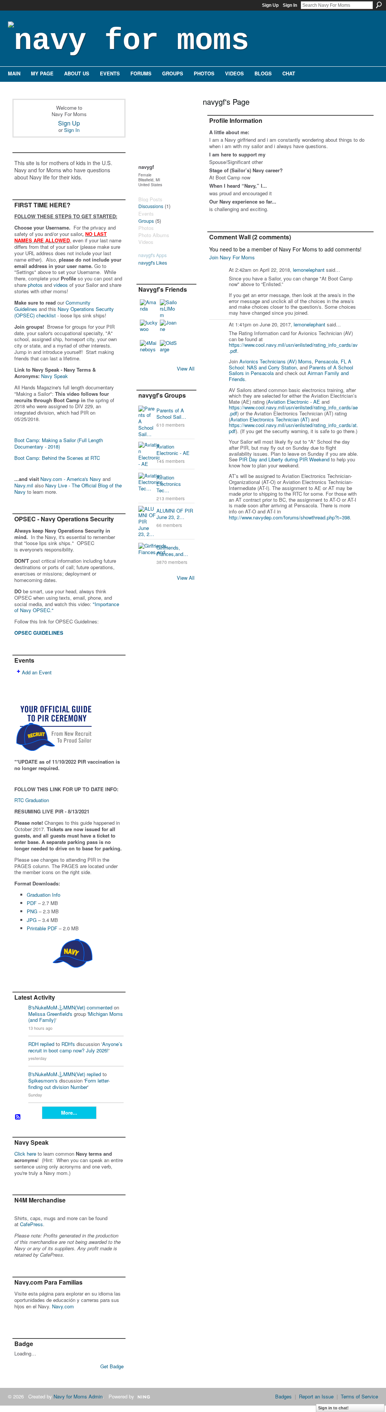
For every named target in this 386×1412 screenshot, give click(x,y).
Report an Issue (316, 1396)
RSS (18, 1117)
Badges (283, 1396)
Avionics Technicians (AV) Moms (275, 361)
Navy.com (63, 1306)
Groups (146, 220)
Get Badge (112, 1366)
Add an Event (37, 672)
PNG (32, 911)
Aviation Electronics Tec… (168, 484)
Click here (25, 1153)
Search (379, 5)
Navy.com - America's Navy (70, 478)
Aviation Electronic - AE (173, 449)
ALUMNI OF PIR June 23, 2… (174, 514)
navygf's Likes (152, 262)
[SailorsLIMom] (169, 308)
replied (47, 1044)
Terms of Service (359, 1396)
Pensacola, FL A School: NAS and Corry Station (290, 364)
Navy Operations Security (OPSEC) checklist (64, 312)
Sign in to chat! (333, 1408)
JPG (32, 919)
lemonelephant (309, 269)
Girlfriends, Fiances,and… (172, 550)
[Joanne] (169, 329)
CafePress (31, 1224)
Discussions (150, 206)
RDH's (68, 1044)
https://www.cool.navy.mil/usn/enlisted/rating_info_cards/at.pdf (293, 428)
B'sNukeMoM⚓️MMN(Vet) (56, 1007)
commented (99, 1007)
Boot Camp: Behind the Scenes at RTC (57, 457)
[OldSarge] (169, 349)
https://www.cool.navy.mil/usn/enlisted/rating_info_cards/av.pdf (293, 347)
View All (186, 368)
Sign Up (270, 5)
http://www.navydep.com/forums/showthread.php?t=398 (289, 517)
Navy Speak (54, 376)
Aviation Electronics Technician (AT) (269, 419)
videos (61, 284)
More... (69, 1112)
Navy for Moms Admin (78, 1396)
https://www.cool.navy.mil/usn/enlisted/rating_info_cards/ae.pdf (293, 410)
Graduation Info (43, 894)
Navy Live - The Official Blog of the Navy (68, 488)
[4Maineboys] (149, 349)
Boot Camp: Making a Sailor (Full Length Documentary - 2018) (58, 443)
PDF (32, 903)
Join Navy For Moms (232, 257)
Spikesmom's (43, 1080)
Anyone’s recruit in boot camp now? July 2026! (75, 1047)
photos (35, 284)
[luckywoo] (149, 329)
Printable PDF (42, 928)
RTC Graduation (31, 800)
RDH (33, 1044)
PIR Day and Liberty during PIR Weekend (284, 459)
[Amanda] (149, 308)
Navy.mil (23, 485)
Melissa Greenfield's (50, 1013)
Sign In (290, 5)
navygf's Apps (152, 255)
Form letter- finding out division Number (69, 1083)
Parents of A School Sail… (171, 413)
